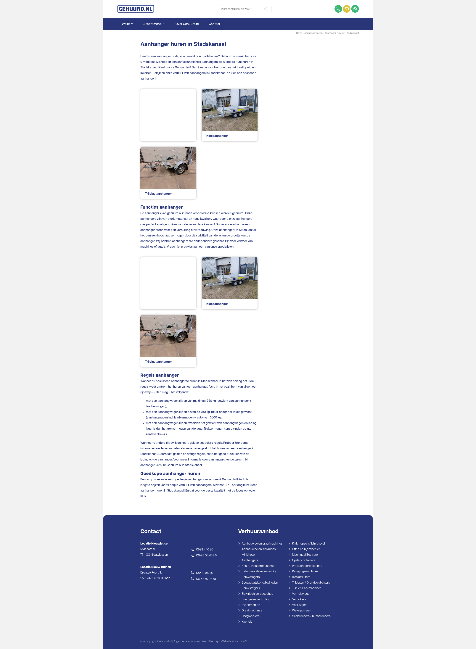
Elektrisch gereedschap (257, 593)
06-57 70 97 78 (205, 579)
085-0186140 (204, 573)
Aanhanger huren (313, 33)
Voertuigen (299, 605)
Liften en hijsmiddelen (306, 549)
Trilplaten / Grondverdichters (311, 582)
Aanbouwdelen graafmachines (262, 543)
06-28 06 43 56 (206, 555)
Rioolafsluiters (301, 577)
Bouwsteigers (251, 588)
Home (299, 33)
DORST (244, 641)
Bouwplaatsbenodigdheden (260, 582)
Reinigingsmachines (305, 571)
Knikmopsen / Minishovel (308, 543)
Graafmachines (252, 610)
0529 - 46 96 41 (205, 549)
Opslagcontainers (303, 560)
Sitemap (213, 641)
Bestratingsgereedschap (258, 566)
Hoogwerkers (251, 616)
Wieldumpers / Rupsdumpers (311, 616)
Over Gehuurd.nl (187, 24)
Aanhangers (250, 560)
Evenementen (251, 605)
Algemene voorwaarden (190, 641)
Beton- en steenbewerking (259, 571)
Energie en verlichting (256, 599)
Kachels (247, 621)
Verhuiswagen (301, 593)
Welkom (127, 24)
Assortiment (152, 24)
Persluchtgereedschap (307, 566)
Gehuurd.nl (182, 67)
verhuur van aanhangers (189, 73)
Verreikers (299, 599)
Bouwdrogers (251, 577)
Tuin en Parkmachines (306, 588)
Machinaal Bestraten (305, 554)
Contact (214, 24)
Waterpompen (301, 610)
